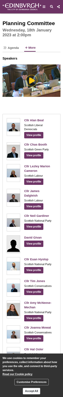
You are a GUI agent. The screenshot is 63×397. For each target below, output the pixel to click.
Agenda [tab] (13, 48)
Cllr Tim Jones (34, 281)
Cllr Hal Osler (33, 349)
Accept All (31, 391)
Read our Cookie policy (17, 374)
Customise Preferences (32, 382)
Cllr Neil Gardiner (36, 215)
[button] (44, 7)
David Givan (33, 237)
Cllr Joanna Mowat (37, 327)
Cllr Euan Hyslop (36, 259)
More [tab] (32, 47)
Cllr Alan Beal (34, 120)
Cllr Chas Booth (35, 144)
